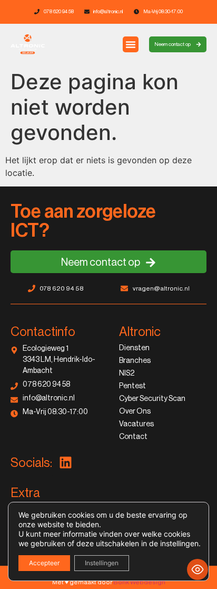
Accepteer (44, 563)
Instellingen (102, 563)
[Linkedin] (65, 463)
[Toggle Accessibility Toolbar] (197, 569)
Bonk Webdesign (139, 582)
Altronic (140, 331)
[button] (131, 44)
